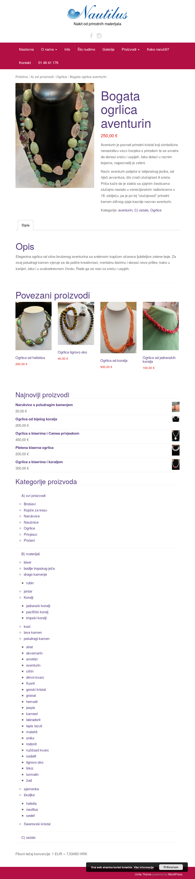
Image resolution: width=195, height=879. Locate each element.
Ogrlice (61, 76)
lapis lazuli (34, 725)
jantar (28, 591)
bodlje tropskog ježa (39, 568)
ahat (29, 646)
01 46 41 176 (48, 62)
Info (67, 49)
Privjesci (30, 534)
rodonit (31, 743)
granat (31, 695)
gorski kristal (36, 689)
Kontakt (25, 62)
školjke (29, 794)
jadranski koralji (38, 605)
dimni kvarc (35, 677)
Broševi (30, 503)
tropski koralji (36, 617)
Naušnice (31, 522)
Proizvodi (129, 49)
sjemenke (31, 788)
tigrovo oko (34, 762)
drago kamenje (35, 574)
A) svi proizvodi (42, 76)
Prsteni (29, 540)
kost (27, 626)
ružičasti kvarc (37, 749)
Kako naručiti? (158, 49)
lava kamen (33, 632)
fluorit (30, 683)
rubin (30, 582)
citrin (30, 670)
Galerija (108, 49)
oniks (30, 737)
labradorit (33, 719)
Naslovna (26, 49)
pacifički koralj (37, 611)
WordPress (175, 874)
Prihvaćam (171, 867)
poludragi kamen (36, 638)
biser (27, 562)
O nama (48, 49)
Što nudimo (86, 49)
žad (29, 780)
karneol (32, 713)
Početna (21, 76)
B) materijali (30, 553)
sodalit (31, 755)
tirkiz (30, 768)
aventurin (125, 209)
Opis (25, 225)
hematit (32, 701)
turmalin (32, 774)
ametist (32, 658)
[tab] (25, 225)
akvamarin (34, 652)
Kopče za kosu (35, 509)
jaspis (30, 707)
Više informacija (144, 867)
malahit (31, 731)
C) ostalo (141, 209)
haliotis (31, 803)
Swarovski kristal (37, 823)
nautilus (32, 809)
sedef (30, 815)
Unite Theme (143, 874)
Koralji (28, 597)
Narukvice (32, 515)
